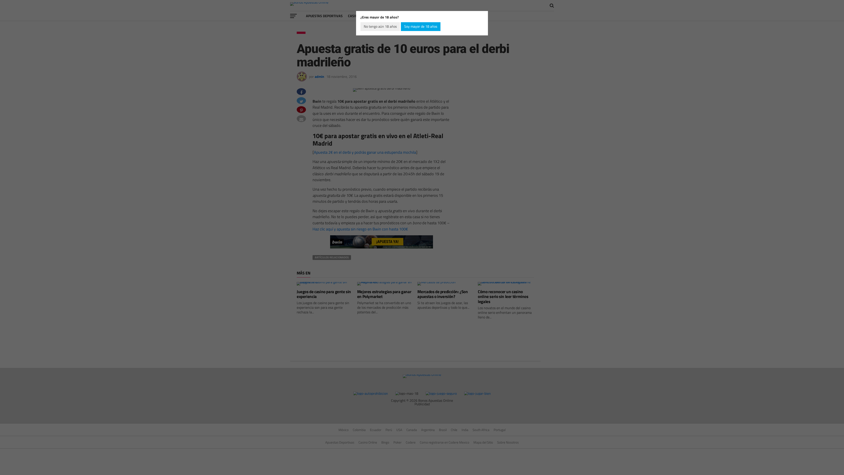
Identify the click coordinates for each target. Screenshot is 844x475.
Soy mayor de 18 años (420, 26)
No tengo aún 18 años (380, 26)
